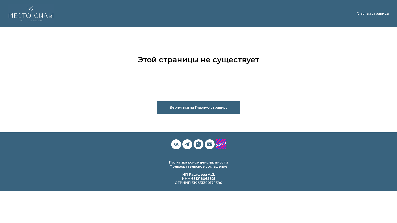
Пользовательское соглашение (198, 166)
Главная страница (372, 13)
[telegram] (187, 144)
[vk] (176, 144)
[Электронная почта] (210, 144)
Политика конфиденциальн (194, 162)
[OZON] (221, 144)
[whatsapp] (198, 144)
